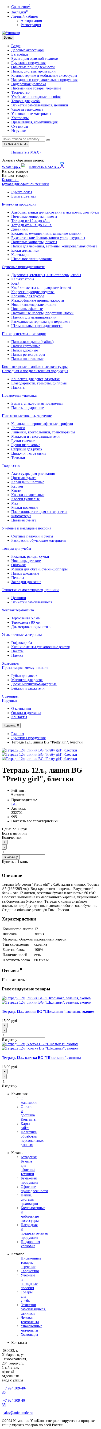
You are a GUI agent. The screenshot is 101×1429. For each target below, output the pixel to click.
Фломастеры (21, 516)
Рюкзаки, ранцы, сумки (30, 556)
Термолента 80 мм (25, 622)
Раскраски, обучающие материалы (38, 540)
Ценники (18, 598)
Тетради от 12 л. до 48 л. (30, 221)
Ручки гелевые (23, 441)
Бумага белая (21, 192)
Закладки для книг (26, 582)
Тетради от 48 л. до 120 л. (31, 225)
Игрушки (18, 131)
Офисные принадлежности (33, 67)
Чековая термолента (27, 109)
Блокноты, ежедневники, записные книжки (46, 233)
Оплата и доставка (26, 713)
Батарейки (19, 54)
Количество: (12, 838)
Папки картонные (25, 346)
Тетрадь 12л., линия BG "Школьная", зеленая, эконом (48, 1011)
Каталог (15, 176)
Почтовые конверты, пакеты (34, 216)
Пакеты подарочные (27, 408)
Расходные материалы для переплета (40, 321)
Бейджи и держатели (28, 688)
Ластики (18, 428)
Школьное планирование (31, 259)
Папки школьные (25, 573)
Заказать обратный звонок (23, 160)
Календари (20, 255)
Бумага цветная (23, 196)
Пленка (17, 655)
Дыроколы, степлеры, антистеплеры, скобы (46, 275)
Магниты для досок (27, 680)
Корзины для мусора (27, 296)
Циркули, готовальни (28, 453)
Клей (15, 283)
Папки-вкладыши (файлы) (32, 342)
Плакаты (18, 387)
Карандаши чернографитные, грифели (42, 424)
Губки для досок (24, 676)
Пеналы (17, 578)
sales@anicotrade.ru (18, 1413)
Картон (17, 486)
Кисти (16, 490)
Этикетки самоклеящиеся (31, 602)
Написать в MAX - (26, 152)
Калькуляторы (22, 279)
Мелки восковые (24, 507)
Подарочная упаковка (28, 84)
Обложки (18, 565)
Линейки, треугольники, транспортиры (43, 432)
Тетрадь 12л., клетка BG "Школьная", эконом (41, 1058)
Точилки (18, 458)
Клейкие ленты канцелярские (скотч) (41, 288)
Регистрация (31, 25)
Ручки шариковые (25, 445)
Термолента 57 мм (25, 618)
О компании (21, 708)
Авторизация (31, 21)
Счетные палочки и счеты (32, 536)
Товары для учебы (25, 101)
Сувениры (19, 126)
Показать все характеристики (34, 821)
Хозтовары (20, 118)
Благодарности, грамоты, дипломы (39, 383)
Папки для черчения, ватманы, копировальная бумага (54, 246)
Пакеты (17, 651)
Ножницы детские (26, 561)
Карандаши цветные (27, 482)
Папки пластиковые (27, 359)
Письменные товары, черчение (36, 88)
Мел (14, 503)
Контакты (19, 717)
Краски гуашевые (25, 499)
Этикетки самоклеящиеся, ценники (39, 105)
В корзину (11, 857)
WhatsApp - (11, 167)
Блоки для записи (25, 250)
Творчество (20, 92)
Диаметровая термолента (31, 627)
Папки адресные (24, 350)
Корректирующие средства (32, 292)
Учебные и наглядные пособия (36, 97)
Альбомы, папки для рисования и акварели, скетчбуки (55, 212)
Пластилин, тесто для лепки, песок (39, 512)
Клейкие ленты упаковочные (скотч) (40, 647)
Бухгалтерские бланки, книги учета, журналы (48, 238)
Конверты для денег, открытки (35, 379)
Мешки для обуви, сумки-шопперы (39, 569)
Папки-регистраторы (28, 354)
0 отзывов (17, 794)
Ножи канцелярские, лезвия (33, 305)
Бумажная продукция (28, 63)
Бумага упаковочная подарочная (37, 403)
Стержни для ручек (26, 449)
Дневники (19, 229)
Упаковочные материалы (31, 114)
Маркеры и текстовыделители (35, 436)
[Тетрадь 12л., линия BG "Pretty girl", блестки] (39, 750)
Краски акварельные (27, 495)
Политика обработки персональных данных (32, 1138)
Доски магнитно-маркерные (34, 684)
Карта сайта (25, 1126)
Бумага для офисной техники (34, 59)
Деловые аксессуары (27, 50)
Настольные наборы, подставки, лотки (42, 313)
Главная (17, 734)
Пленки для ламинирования (33, 317)
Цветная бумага (23, 478)
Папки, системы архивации (33, 71)
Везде (15, 46)
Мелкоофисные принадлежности (37, 300)
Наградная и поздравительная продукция (44, 80)
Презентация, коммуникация (34, 122)
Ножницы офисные (27, 309)
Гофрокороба (21, 643)
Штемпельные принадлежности (36, 326)
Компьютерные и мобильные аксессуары (44, 75)
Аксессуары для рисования (33, 474)
